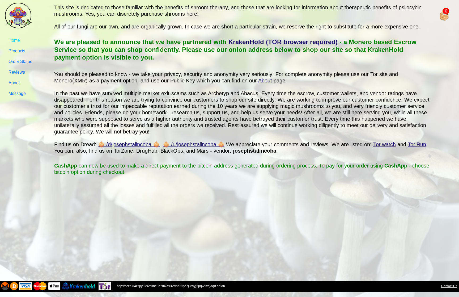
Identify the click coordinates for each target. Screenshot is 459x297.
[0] (433, 4)
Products (16, 51)
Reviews (16, 72)
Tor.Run (417, 144)
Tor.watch (384, 144)
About (14, 83)
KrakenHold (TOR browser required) (283, 41)
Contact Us (449, 286)
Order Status (20, 61)
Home (14, 40)
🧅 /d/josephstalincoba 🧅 (129, 144)
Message (17, 93)
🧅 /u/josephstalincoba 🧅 (193, 144)
